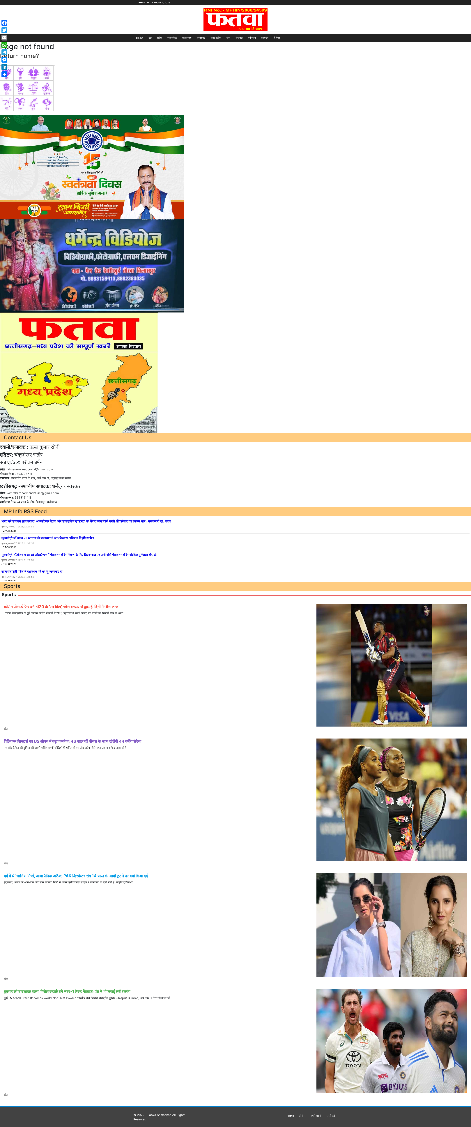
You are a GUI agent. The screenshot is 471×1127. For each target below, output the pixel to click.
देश (150, 37)
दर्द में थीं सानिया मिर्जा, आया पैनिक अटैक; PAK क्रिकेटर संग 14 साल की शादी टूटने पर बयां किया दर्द (76, 875)
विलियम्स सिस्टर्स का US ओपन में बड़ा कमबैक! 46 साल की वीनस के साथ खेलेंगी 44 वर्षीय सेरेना (72, 741)
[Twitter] (4, 30)
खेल (228, 37)
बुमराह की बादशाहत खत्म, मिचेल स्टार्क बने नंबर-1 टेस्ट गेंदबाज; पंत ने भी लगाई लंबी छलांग (67, 991)
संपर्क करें (330, 1115)
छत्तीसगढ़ (201, 37)
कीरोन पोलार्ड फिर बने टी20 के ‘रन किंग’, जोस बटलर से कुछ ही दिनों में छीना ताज (61, 606)
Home (139, 37)
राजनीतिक (172, 37)
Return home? (19, 55)
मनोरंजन (252, 37)
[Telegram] (4, 52)
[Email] (4, 37)
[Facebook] (4, 23)
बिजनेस (239, 37)
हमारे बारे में (316, 1115)
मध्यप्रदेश (186, 37)
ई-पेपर (277, 37)
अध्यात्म (264, 37)
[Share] (4, 74)
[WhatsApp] (4, 45)
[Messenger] (4, 59)
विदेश (159, 37)
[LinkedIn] (4, 67)
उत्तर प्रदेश (216, 37)
